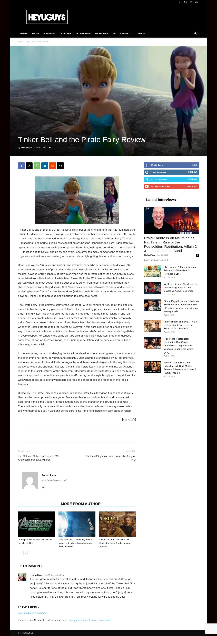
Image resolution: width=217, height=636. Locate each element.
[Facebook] (179, 2)
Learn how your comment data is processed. (86, 620)
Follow (192, 172)
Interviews (83, 33)
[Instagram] (185, 2)
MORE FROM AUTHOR (81, 504)
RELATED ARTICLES (38, 504)
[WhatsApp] (37, 165)
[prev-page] (20, 553)
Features (101, 33)
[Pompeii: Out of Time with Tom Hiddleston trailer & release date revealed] (117, 524)
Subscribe (191, 186)
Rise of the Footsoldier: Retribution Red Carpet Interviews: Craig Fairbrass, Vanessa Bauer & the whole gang (178, 345)
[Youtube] (196, 2)
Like (194, 165)
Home (23, 33)
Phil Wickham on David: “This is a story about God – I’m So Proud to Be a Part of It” (181, 325)
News (35, 33)
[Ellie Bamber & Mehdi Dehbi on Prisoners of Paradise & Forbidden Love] (152, 271)
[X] (190, 2)
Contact (126, 33)
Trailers (65, 33)
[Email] (60, 165)
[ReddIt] (52, 165)
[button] (195, 33)
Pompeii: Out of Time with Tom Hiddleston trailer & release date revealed (114, 543)
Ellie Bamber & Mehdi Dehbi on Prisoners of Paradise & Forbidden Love (180, 270)
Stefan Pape (26, 148)
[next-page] (25, 553)
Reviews (49, 33)
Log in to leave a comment (32, 612)
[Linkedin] (44, 165)
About (141, 33)
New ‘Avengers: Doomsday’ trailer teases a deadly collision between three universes (75, 543)
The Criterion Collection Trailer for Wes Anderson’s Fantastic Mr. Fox (39, 458)
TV (114, 33)
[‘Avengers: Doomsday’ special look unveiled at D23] (36, 524)
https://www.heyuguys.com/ (54, 480)
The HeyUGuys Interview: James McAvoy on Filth (110, 458)
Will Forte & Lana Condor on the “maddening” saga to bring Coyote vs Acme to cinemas (181, 287)
